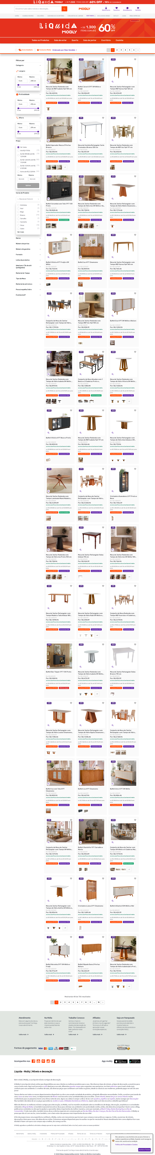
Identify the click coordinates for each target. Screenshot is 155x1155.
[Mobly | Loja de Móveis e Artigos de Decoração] (84, 9)
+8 (65, 928)
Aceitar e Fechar (144, 1150)
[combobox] (26, 199)
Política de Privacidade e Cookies (126, 1145)
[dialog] (132, 1143)
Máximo (32, 77)
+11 (97, 225)
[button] (65, 50)
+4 (97, 635)
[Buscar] (64, 8)
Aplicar (28, 185)
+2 (129, 401)
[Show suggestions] (38, 199)
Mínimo (20, 77)
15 (98, 1002)
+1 (65, 167)
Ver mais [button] (20, 232)
